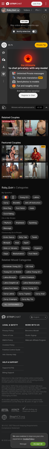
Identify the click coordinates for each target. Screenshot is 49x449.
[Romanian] (5, 197)
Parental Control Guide (11, 350)
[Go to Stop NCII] (18, 417)
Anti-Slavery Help (9, 355)
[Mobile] (13, 197)
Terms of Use (7, 335)
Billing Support (8, 373)
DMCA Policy (7, 340)
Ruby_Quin (7, 187)
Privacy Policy (8, 331)
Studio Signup (30, 335)
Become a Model (32, 331)
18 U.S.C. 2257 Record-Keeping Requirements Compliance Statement (20, 427)
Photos (40, 10)
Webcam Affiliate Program (35, 340)
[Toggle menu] (3, 3)
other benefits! (32, 91)
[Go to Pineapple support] (4, 417)
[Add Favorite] (4, 45)
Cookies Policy (8, 345)
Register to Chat (28, 95)
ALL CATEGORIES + (12, 305)
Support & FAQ (8, 368)
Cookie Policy (28, 439)
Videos (28, 10)
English (36, 317)
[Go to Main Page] (15, 4)
